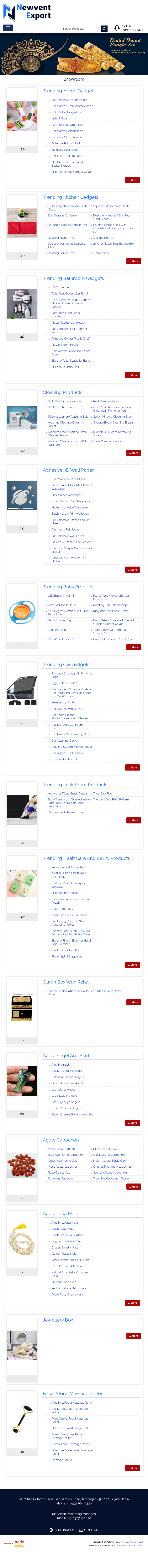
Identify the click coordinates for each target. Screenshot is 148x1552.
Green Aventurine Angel (67, 1083)
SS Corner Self (60, 287)
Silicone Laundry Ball (65, 367)
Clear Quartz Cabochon (109, 1154)
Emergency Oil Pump (65, 702)
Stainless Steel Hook (64, 149)
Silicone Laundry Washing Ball (68, 416)
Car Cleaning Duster (64, 740)
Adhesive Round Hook (66, 143)
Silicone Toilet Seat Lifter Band (70, 360)
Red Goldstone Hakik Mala (68, 1288)
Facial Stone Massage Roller (73, 1393)
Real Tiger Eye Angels (65, 1102)
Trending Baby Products (69, 587)
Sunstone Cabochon (61, 1178)
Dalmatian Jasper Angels (67, 1077)
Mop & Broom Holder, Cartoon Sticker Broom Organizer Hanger (71, 303)
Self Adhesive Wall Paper (67, 536)
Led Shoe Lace (57, 630)
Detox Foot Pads (62, 908)
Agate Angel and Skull (67, 1055)
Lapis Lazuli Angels (64, 1095)
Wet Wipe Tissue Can (62, 639)
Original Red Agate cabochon (112, 1166)
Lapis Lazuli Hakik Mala (66, 1266)
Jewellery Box (58, 1320)
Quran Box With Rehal (66, 982)
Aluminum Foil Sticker (65, 529)
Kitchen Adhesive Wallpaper (69, 507)
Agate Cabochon (61, 1140)
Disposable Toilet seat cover (66, 812)
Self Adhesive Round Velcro (69, 100)
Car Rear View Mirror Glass (68, 479)
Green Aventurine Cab (62, 1160)
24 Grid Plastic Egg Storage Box (113, 243)
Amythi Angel (60, 1064)
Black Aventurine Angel (66, 1071)
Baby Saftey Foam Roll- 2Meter (113, 639)
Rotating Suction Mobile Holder (71, 746)
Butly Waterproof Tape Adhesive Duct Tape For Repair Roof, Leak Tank (69, 803)
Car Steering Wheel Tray (67, 709)
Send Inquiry (65, 1530)
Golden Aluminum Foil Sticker (71, 542)
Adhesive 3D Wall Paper (68, 470)
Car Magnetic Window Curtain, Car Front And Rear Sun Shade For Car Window (71, 693)
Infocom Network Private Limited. (128, 1545)
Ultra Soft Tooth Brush (62, 605)
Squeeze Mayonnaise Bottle (111, 206)
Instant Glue (59, 118)
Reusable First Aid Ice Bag (68, 867)
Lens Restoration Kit (64, 759)
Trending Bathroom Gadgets (73, 278)
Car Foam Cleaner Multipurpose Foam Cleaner (69, 716)
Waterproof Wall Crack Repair (67, 793)
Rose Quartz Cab (59, 1172)
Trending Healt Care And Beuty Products (86, 858)
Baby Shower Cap (60, 620)
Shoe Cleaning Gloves (108, 441)
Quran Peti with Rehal (107, 991)
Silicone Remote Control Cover (71, 172)
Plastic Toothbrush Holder (68, 322)
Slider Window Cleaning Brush (113, 416)
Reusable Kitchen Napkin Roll (67, 225)
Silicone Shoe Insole (64, 893)
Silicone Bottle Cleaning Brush (113, 422)
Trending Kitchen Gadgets (70, 197)
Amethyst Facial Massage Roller (72, 1402)
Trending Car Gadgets (66, 664)
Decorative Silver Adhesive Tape (72, 106)
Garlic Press (101, 253)
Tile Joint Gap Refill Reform (111, 799)
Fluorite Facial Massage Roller (70, 1428)
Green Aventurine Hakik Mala (70, 1260)
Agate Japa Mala (60, 1213)
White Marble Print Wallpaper (70, 501)
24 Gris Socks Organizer (67, 125)
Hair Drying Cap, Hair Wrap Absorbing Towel (69, 923)
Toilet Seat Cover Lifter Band (69, 293)
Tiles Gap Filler (103, 793)
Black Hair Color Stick (65, 950)
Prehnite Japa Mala (63, 1282)
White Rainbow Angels (66, 1108)
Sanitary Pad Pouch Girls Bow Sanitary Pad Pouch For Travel (71, 932)
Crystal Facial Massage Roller (70, 1444)
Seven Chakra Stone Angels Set (72, 1114)
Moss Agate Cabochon (63, 1166)
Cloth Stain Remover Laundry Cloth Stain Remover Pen (112, 408)
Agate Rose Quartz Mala (67, 1294)
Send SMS (91, 1530)
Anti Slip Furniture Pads (66, 156)
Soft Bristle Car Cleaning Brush (71, 734)
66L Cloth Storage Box (66, 112)
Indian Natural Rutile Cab (109, 1160)
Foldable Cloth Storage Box (69, 137)
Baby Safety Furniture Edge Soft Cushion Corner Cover (114, 622)
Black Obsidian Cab (106, 1149)
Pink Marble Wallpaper (66, 495)
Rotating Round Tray (61, 253)
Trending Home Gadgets (69, 91)
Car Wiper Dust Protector (67, 753)
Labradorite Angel (63, 1089)
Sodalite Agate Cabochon (110, 1172)
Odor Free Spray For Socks (69, 915)
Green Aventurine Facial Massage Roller (67, 1436)
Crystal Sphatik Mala (64, 1247)
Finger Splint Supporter (66, 956)
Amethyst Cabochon (61, 1149)
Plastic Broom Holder (65, 344)
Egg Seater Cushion (64, 683)
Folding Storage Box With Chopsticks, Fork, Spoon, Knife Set (113, 228)
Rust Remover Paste (106, 401)
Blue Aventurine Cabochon (66, 1154)
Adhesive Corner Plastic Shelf (70, 338)
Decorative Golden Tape (67, 131)
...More (132, 180)
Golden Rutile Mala (64, 1253)
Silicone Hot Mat (103, 237)
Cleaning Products (62, 392)
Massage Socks (61, 1460)
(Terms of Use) (136, 1542)
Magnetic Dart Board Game (111, 611)
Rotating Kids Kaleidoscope (111, 605)
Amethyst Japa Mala (64, 1222)
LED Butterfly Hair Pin (62, 595)
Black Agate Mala (62, 1228)
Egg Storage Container (62, 215)
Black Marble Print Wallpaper (70, 513)
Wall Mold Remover (61, 407)
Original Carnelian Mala (66, 1241)
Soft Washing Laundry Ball (65, 401)
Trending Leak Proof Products (75, 784)
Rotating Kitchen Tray (62, 237)
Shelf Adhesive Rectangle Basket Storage (68, 163)
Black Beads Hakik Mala (67, 1235)
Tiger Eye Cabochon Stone (111, 1178)
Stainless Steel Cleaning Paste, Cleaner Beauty (67, 433)
